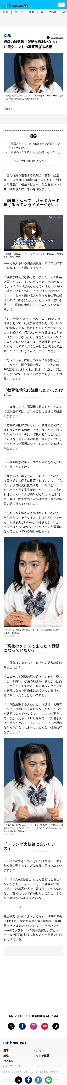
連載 (32, 12)
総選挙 (7, 109)
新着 (6, 12)
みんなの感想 (57, 37)
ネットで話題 (49, 12)
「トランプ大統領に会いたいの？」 (29, 160)
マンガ (19, 12)
